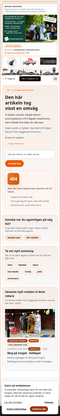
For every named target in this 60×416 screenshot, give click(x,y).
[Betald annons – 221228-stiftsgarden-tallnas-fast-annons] (11, 62)
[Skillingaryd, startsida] (30, 79)
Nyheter (22, 264)
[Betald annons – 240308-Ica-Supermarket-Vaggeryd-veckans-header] (30, 61)
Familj (28, 271)
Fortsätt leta (14, 163)
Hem (10, 264)
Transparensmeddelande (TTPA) (17, 53)
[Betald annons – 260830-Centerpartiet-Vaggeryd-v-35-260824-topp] (30, 28)
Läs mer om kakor (13, 402)
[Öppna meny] (55, 78)
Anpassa (49, 402)
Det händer (13, 271)
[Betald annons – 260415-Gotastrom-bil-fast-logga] (48, 61)
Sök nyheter (32, 237)
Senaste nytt (14, 237)
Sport (35, 264)
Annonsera (13, 278)
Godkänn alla (39, 409)
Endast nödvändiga (17, 409)
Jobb (39, 271)
